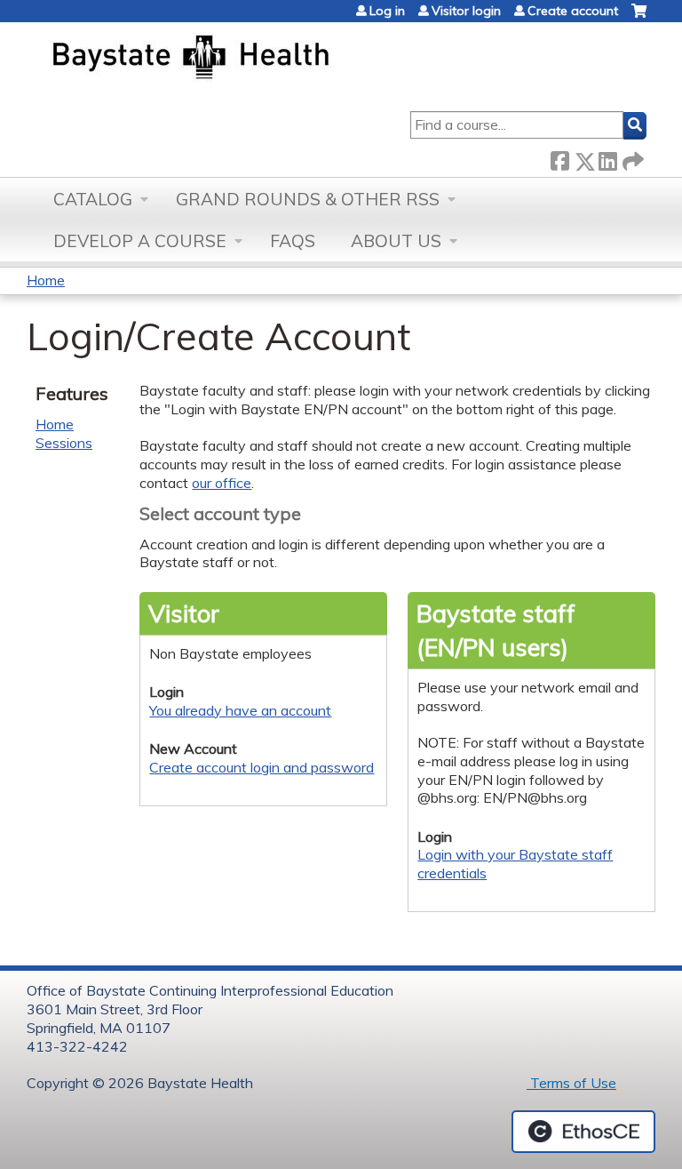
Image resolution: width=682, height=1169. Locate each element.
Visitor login (466, 10)
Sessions (64, 443)
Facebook (559, 158)
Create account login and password (261, 767)
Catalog (92, 199)
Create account (572, 10)
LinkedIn (607, 158)
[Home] (274, 58)
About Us (396, 241)
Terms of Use (571, 1083)
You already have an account (240, 710)
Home (46, 280)
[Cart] (638, 17)
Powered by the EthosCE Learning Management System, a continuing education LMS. (583, 1131)
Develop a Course (139, 241)
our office (221, 483)
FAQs (292, 241)
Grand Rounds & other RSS (308, 199)
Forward (631, 158)
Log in (387, 10)
